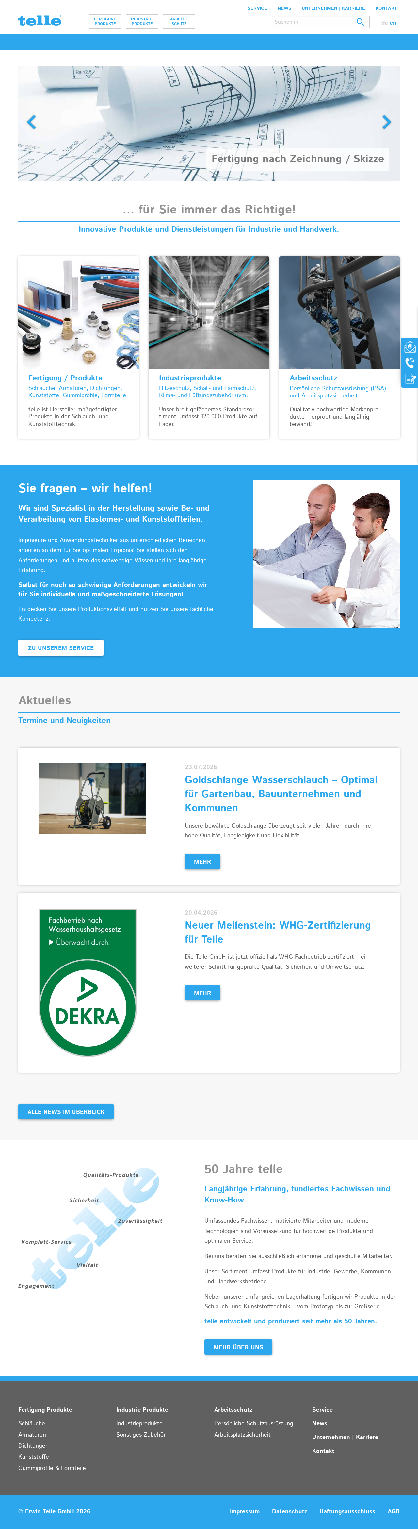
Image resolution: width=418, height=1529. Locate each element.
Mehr (202, 862)
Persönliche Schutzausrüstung (253, 1424)
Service (257, 8)
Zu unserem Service (61, 648)
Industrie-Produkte (142, 21)
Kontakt (386, 8)
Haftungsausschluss (347, 1511)
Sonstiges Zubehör (141, 1435)
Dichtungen (33, 1446)
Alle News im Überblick (65, 1112)
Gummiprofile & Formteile (52, 1468)
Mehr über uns (238, 1347)
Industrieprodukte (139, 1424)
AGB (394, 1511)
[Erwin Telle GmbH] (39, 22)
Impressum (245, 1511)
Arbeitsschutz (179, 21)
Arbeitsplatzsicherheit (242, 1435)
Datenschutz (289, 1511)
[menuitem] (105, 21)
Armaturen (32, 1435)
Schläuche (31, 1424)
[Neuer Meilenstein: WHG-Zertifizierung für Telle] (88, 982)
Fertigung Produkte (105, 21)
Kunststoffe (33, 1457)
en (393, 23)
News (284, 8)
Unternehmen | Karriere (333, 8)
